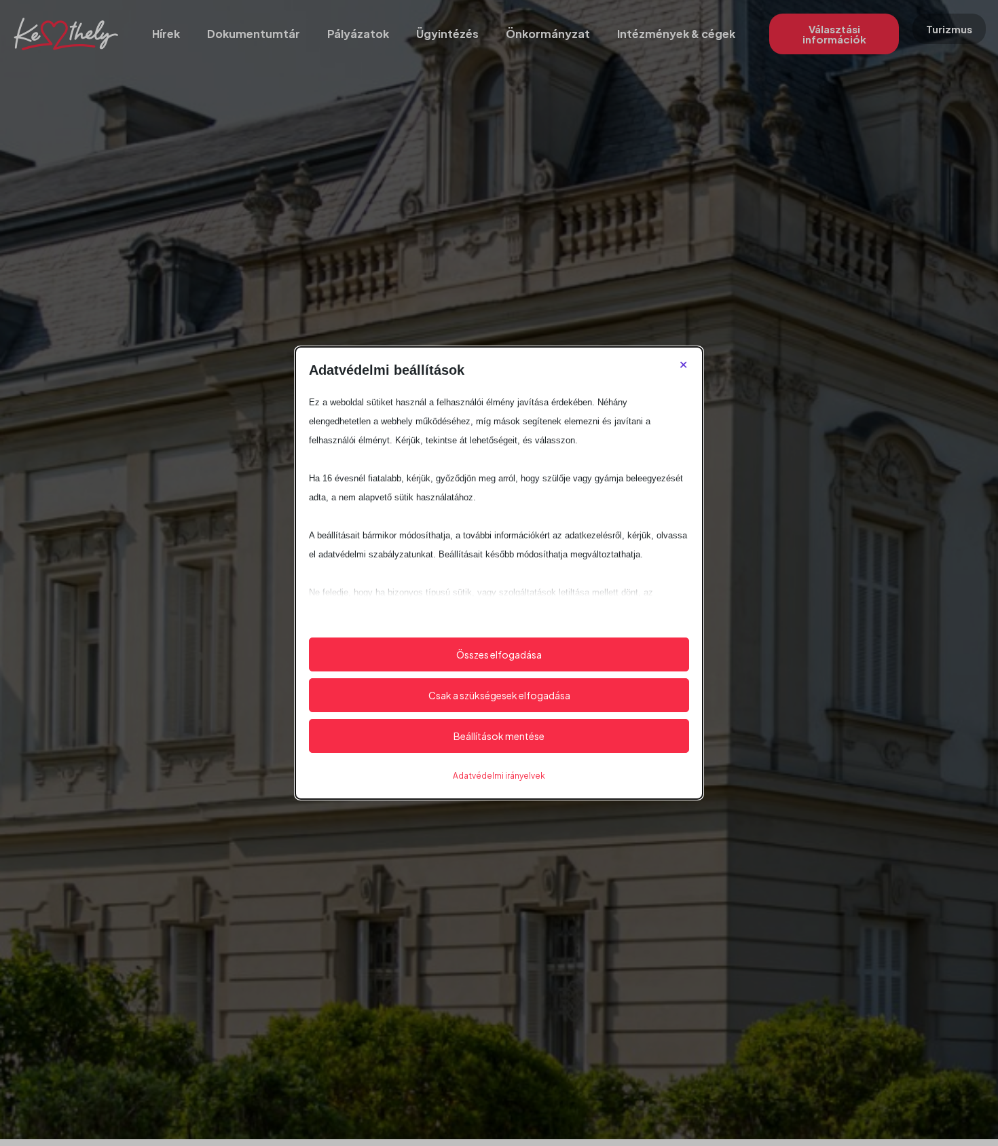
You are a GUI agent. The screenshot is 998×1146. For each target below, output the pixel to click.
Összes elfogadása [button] (499, 654)
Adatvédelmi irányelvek (499, 776)
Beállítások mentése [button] (499, 736)
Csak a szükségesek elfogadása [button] (499, 695)
